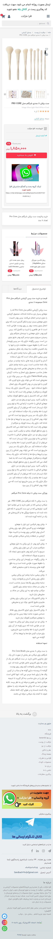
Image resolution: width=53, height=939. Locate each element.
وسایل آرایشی (39, 119)
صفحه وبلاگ (46, 754)
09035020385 (31, 867)
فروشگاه (48, 734)
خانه (49, 730)
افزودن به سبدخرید (25, 155)
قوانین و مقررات (45, 758)
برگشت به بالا (24, 714)
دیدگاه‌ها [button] (17, 288)
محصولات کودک (45, 762)
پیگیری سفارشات (44, 774)
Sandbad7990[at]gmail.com (26, 872)
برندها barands (45, 738)
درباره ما (48, 766)
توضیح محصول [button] (39, 288)
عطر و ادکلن (46, 750)
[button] (5, 16)
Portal (19, 935)
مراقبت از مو (46, 746)
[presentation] (48, 94)
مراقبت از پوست (44, 742)
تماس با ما (47, 770)
